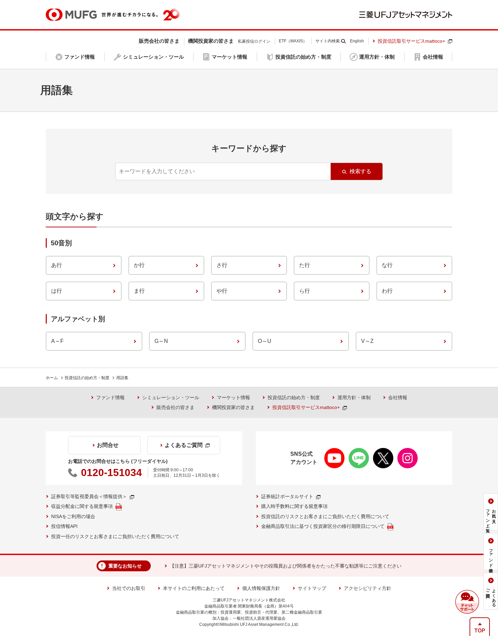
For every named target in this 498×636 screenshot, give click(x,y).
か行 (139, 265)
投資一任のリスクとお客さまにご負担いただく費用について (115, 536)
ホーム (52, 377)
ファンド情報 (110, 397)
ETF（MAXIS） (293, 41)
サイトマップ (312, 588)
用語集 (122, 377)
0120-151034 (111, 472)
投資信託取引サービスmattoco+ (411, 41)
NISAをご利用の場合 (73, 516)
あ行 (56, 265)
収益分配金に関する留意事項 (82, 506)
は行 (56, 291)
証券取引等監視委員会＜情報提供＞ (89, 496)
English (357, 41)
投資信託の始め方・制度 (87, 377)
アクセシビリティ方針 (367, 588)
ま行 (139, 291)
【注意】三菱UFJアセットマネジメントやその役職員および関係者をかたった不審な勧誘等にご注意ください (285, 566)
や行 (221, 291)
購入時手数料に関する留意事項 (294, 506)
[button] (467, 602)
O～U (264, 341)
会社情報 (397, 397)
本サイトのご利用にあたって (194, 588)
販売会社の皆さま (175, 407)
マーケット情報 (233, 397)
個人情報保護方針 (261, 588)
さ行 (221, 265)
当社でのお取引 (128, 588)
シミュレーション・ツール (170, 397)
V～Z (367, 341)
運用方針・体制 (354, 397)
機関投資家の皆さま (233, 407)
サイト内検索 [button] (327, 41)
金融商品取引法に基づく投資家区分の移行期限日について (323, 526)
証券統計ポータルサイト (287, 496)
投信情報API (64, 526)
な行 (387, 265)
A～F (57, 341)
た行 (304, 265)
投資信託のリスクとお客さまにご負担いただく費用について (325, 516)
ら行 (304, 291)
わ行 (387, 291)
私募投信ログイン (254, 41)
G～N (161, 341)
